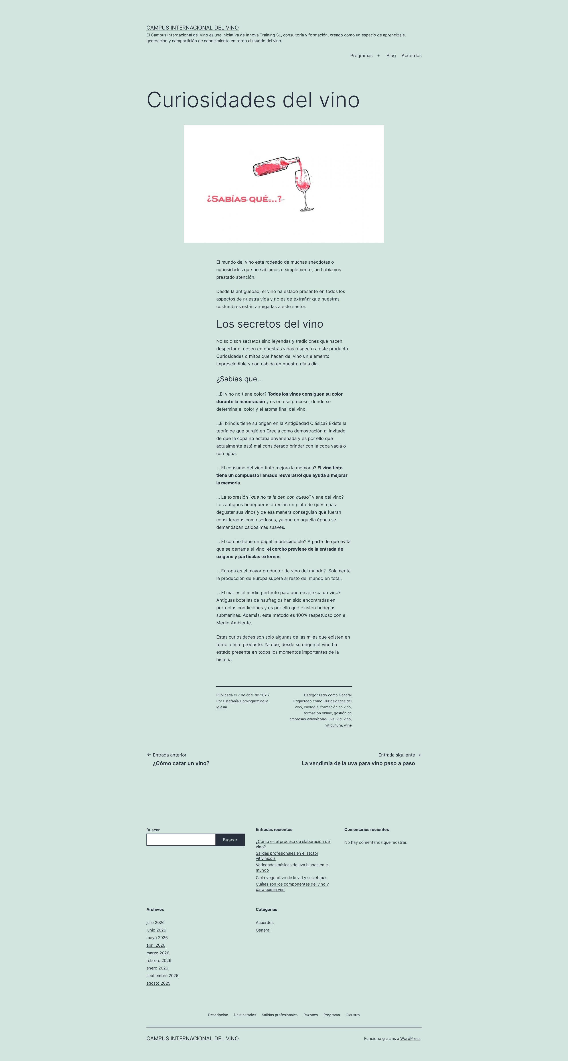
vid (339, 719)
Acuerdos (412, 55)
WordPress (410, 1038)
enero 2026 (157, 968)
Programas (361, 55)
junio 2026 (156, 930)
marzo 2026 (157, 953)
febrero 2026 (158, 960)
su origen (305, 644)
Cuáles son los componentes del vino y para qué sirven (292, 887)
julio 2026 (155, 922)
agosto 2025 (158, 983)
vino (347, 719)
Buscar (153, 830)
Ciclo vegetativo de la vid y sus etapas (291, 877)
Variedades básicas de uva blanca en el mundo (292, 867)
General (345, 695)
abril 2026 (155, 945)
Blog (391, 55)
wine (348, 725)
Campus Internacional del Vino (192, 27)
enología (311, 707)
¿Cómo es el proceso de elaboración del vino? (293, 844)
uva (332, 719)
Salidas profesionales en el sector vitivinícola (287, 856)
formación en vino (335, 707)
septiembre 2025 (162, 975)
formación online (318, 713)
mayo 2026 (157, 937)
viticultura (333, 725)
